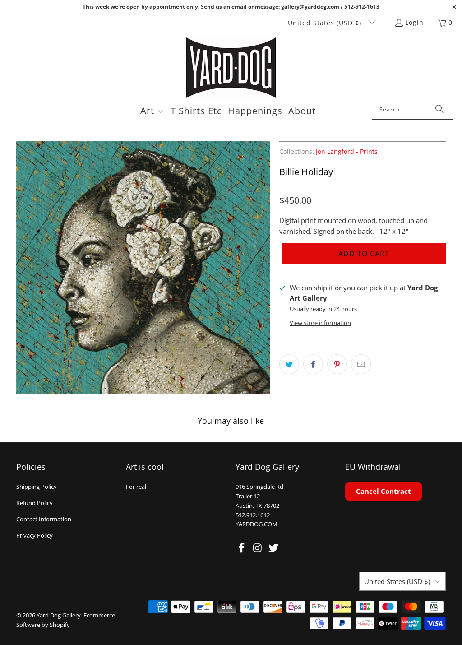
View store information (320, 323)
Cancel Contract (383, 491)
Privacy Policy (34, 535)
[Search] (439, 110)
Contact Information (43, 519)
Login (414, 22)
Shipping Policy (36, 487)
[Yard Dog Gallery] (231, 68)
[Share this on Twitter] (289, 364)
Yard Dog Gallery (59, 615)
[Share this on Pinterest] (337, 364)
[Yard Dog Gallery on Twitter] (273, 548)
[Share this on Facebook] (313, 364)
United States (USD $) (326, 23)
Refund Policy (34, 503)
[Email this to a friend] (361, 364)
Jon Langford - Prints (347, 152)
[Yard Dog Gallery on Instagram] (258, 548)
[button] (152, 111)
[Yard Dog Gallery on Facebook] (242, 548)
